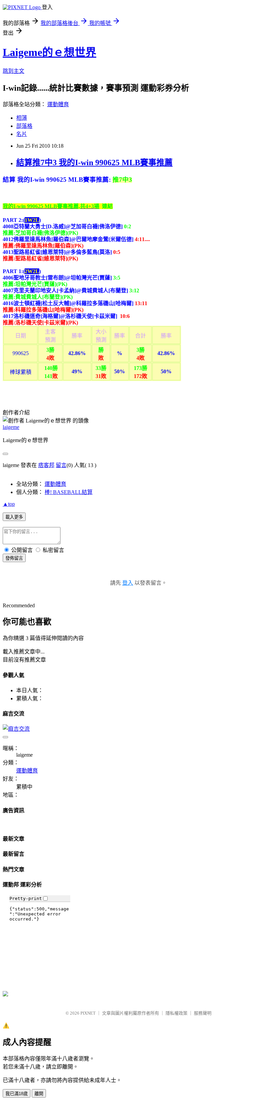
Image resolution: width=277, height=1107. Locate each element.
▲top (9, 504)
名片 (21, 134)
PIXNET (88, 1013)
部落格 (24, 126)
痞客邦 (46, 465)
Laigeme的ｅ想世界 (49, 52)
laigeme (11, 427)
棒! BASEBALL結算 (69, 492)
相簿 (21, 118)
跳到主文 (13, 71)
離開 (38, 1093)
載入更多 (14, 517)
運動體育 (58, 104)
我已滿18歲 (16, 1093)
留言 (61, 465)
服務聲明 (202, 1013)
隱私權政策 (176, 1013)
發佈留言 (14, 558)
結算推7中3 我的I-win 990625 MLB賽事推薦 (94, 162)
